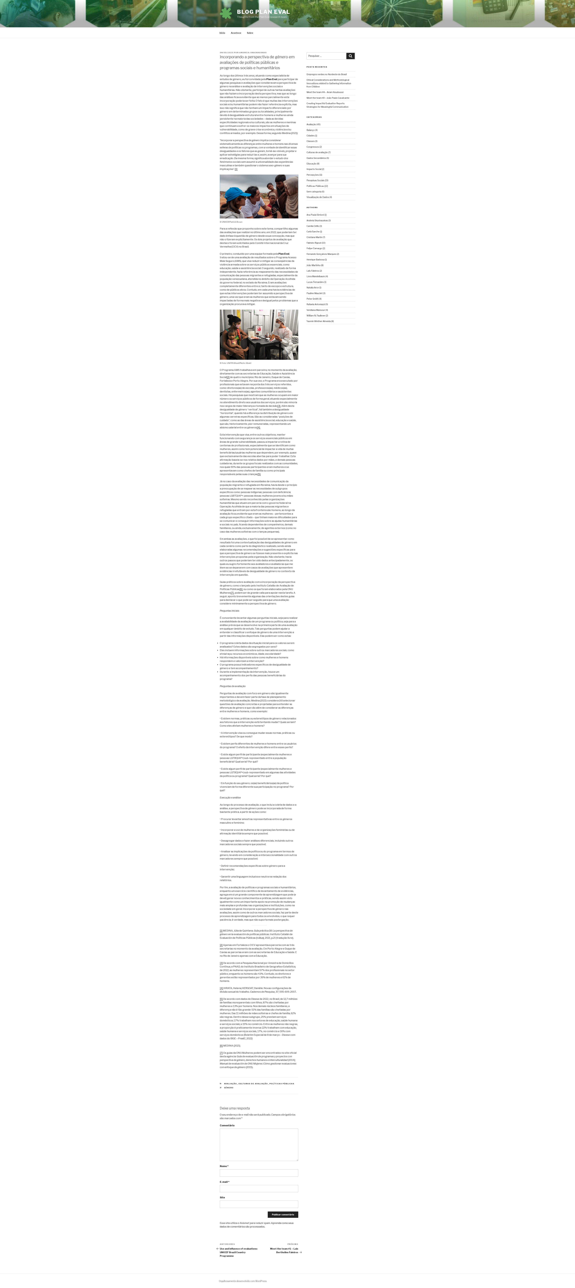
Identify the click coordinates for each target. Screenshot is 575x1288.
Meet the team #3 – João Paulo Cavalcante (328, 98)
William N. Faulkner (316, 315)
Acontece (236, 33)
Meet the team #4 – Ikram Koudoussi (325, 92)
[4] (258, 427)
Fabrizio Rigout (314, 242)
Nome (224, 1166)
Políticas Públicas (281, 1084)
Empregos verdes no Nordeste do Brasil (327, 74)
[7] (232, 592)
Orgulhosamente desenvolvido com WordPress (243, 1281)
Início (222, 33)
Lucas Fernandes (315, 282)
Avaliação (230, 1084)
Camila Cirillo (313, 226)
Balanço (311, 130)
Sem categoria (314, 191)
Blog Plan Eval (263, 12)
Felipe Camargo (314, 248)
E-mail (224, 1182)
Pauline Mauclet (315, 293)
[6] (241, 589)
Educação (311, 163)
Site (222, 1197)
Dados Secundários (316, 158)
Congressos (313, 147)
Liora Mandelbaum (316, 276)
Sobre (250, 33)
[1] (236, 169)
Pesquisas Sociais (315, 180)
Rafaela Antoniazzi (316, 304)
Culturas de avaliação (253, 1084)
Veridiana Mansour (316, 310)
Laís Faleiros (313, 270)
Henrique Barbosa (315, 259)
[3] (278, 406)
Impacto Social (314, 169)
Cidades (311, 135)
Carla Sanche (313, 231)
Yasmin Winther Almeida (319, 321)
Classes (311, 141)
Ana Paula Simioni (315, 214)
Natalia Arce (313, 287)
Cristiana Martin (314, 237)
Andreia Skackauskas (253, 53)
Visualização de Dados (318, 197)
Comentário (227, 1125)
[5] (259, 474)
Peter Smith (312, 298)
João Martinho (314, 265)
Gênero (229, 1088)
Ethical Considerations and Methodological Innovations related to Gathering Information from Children (329, 83)
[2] (228, 377)
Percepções (313, 175)
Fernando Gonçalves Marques (321, 254)
